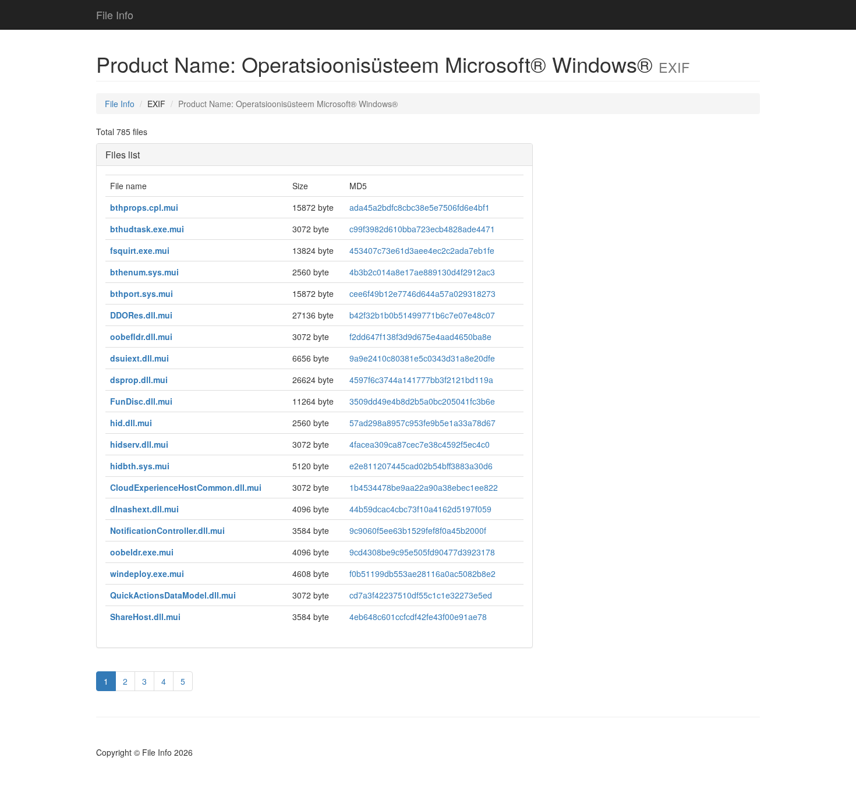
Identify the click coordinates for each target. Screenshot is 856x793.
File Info (114, 14)
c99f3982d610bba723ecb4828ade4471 (422, 229)
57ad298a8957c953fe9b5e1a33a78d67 (422, 423)
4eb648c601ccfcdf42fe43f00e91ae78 (418, 616)
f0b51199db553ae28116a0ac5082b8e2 (422, 573)
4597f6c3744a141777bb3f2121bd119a (421, 379)
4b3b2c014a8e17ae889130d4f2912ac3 (422, 272)
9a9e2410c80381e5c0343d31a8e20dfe (422, 358)
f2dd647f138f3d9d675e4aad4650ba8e (420, 336)
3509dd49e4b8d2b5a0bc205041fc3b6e (422, 401)
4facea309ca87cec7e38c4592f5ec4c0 (419, 444)
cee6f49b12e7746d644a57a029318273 (422, 293)
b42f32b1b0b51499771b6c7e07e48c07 (422, 315)
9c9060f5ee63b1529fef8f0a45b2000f (417, 530)
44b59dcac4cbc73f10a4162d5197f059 (420, 509)
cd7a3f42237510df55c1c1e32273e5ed (420, 595)
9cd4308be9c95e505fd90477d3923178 (422, 552)
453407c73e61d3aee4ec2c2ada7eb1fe (421, 250)
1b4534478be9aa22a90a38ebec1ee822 (423, 487)
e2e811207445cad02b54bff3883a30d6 (421, 466)
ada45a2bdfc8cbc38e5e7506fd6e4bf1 (419, 207)
